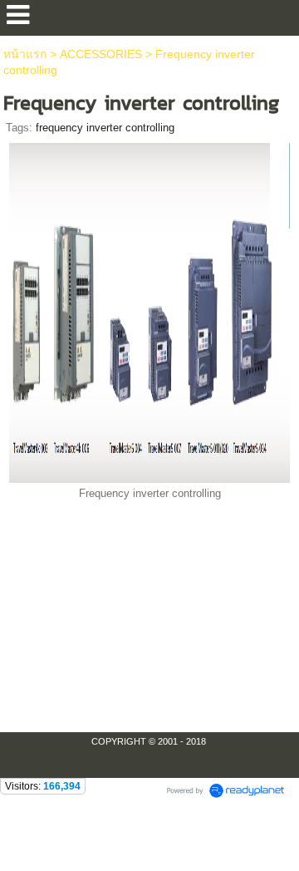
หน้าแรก (25, 54)
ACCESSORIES (102, 54)
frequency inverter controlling (105, 127)
